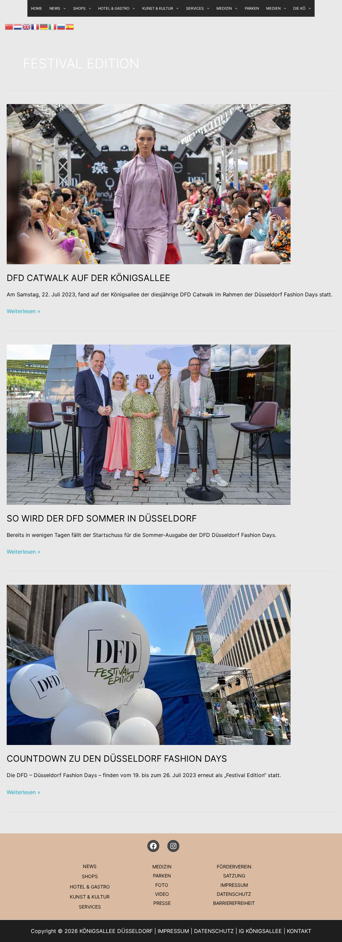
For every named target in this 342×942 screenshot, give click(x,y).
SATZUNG (234, 875)
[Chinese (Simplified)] (9, 26)
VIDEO (162, 894)
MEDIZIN (224, 8)
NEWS (90, 866)
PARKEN (252, 8)
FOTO (161, 885)
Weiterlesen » (23, 311)
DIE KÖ (299, 8)
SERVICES (195, 8)
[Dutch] (18, 26)
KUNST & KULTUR (157, 8)
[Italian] (52, 26)
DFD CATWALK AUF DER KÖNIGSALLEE (88, 278)
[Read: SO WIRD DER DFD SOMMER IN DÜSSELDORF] (149, 423)
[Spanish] (70, 26)
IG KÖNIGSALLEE (260, 931)
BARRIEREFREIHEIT (234, 903)
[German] (44, 26)
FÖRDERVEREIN (234, 866)
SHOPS (79, 8)
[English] (26, 26)
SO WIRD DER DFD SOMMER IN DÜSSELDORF (102, 518)
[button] (88, 8)
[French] (35, 26)
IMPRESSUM (234, 885)
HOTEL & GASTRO (113, 8)
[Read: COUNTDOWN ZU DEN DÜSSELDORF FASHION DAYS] (149, 664)
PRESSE (162, 903)
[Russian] (61, 26)
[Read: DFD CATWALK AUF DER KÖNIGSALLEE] (149, 183)
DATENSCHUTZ (234, 894)
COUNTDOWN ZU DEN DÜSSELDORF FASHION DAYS (117, 758)
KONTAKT (299, 931)
